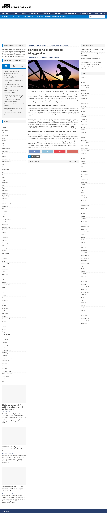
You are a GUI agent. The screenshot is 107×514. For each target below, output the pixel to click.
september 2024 (85, 103)
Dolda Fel (4, 201)
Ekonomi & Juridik (100, 13)
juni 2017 (83, 297)
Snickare (4, 326)
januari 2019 (84, 253)
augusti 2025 (84, 95)
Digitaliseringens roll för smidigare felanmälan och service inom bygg (12, 407)
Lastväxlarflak (5, 264)
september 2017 (85, 292)
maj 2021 (83, 190)
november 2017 (85, 287)
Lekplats (4, 266)
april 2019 (83, 245)
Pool (3, 303)
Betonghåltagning (6, 161)
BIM (3, 164)
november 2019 (85, 226)
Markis (3, 279)
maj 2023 (83, 129)
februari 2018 (84, 279)
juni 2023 (83, 127)
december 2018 (85, 255)
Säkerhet (4, 316)
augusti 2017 (84, 294)
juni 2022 (83, 158)
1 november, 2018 (34, 57)
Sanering (4, 321)
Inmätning (4, 248)
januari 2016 (84, 315)
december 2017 (85, 284)
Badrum (23, 13)
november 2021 (85, 174)
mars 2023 (83, 135)
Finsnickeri (4, 222)
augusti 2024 (84, 106)
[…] (5, 422)
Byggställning (5, 195)
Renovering (5, 308)
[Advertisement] (53, 30)
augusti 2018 (84, 266)
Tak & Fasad (14, 13)
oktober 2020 (84, 208)
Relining (4, 305)
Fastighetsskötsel (6, 219)
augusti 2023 (84, 124)
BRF (3, 172)
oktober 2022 (84, 148)
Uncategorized (5, 360)
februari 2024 (84, 119)
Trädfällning (5, 353)
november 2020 (85, 205)
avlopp (3, 138)
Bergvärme (5, 151)
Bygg (3, 177)
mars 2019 (83, 247)
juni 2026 (83, 82)
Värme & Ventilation (70, 13)
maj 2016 (83, 310)
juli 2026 (83, 80)
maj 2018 (83, 271)
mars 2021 (83, 195)
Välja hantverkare (85, 13)
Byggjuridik (5, 182)
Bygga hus (5, 13)
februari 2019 (84, 250)
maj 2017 (83, 300)
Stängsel (4, 332)
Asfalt (3, 133)
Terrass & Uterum (6, 350)
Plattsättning (5, 300)
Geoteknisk (5, 232)
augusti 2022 (84, 153)
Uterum (4, 366)
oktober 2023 (84, 122)
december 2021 (85, 171)
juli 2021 (83, 184)
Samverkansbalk (6, 318)
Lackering (4, 258)
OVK (3, 292)
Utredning (4, 368)
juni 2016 (83, 308)
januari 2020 (84, 221)
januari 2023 (84, 140)
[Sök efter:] (97, 16)
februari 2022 (84, 169)
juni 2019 (83, 239)
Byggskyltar (5, 193)
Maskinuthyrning (6, 284)
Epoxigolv (4, 211)
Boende (4, 167)
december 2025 (85, 85)
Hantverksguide (6, 243)
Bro (3, 175)
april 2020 (83, 219)
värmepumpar (5, 376)
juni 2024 (83, 111)
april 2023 (83, 132)
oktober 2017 (84, 289)
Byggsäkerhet (5, 190)
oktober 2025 (84, 90)
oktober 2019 (84, 229)
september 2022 (85, 150)
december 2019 (85, 224)
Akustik (4, 125)
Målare (3, 271)
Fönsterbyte (5, 224)
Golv (3, 235)
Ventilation (4, 379)
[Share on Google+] (72, 151)
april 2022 (83, 164)
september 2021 (85, 179)
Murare (4, 287)
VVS (3, 381)
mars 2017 (83, 305)
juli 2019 (83, 237)
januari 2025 (84, 101)
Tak (3, 337)
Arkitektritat (5, 130)
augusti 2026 (84, 77)
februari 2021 (84, 198)
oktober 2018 (84, 260)
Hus (3, 245)
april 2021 (83, 192)
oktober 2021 (84, 177)
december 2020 (85, 203)
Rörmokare (5, 313)
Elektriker (4, 209)
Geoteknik (4, 230)
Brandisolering (5, 169)
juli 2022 (83, 156)
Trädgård (58, 13)
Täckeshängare (6, 334)
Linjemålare (5, 269)
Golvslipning (5, 237)
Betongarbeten (6, 159)
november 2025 (85, 88)
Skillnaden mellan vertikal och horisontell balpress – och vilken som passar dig (13, 86)
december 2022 (85, 143)
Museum (4, 290)
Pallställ (4, 295)
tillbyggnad (35, 156)
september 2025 (85, 93)
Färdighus (4, 214)
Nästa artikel (73, 161)
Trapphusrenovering (7, 358)
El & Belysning (47, 13)
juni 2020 (83, 213)
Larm (3, 261)
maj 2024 (83, 114)
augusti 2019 (84, 234)
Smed (3, 324)
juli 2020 (83, 211)
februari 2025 (84, 98)
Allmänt (4, 127)
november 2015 (85, 321)
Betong (4, 156)
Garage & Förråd (6, 227)
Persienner (4, 298)
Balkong (4, 143)
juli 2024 (83, 109)
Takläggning (5, 342)
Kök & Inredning (34, 13)
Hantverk (4, 240)
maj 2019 (83, 242)
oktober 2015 (84, 323)
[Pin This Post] (59, 151)
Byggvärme (5, 198)
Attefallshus (5, 135)
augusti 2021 (84, 182)
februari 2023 (84, 137)
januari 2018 (84, 281)
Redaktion (44, 57)
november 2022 (85, 145)
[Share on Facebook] (34, 151)
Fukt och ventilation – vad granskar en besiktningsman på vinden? (14, 489)
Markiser (4, 282)
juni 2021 (83, 187)
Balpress (4, 146)
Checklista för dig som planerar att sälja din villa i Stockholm (13, 449)
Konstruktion (5, 256)
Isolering (4, 250)
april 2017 (83, 302)
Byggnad (4, 188)
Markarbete (5, 274)
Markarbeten (5, 277)
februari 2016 (84, 313)
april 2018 (83, 273)
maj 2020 (83, 216)
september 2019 (85, 232)
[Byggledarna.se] (53, 6)
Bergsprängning (6, 148)
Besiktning (4, 154)
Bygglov (4, 185)
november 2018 (85, 258)
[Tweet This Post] (47, 151)
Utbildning (4, 363)
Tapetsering (5, 345)
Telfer (3, 347)
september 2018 (85, 263)
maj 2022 (83, 161)
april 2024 (83, 116)
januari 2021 (84, 200)
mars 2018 (83, 276)
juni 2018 (83, 268)
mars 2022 (83, 166)
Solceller (4, 329)
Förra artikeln (34, 161)
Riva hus (4, 311)
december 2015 (85, 318)
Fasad (3, 216)
